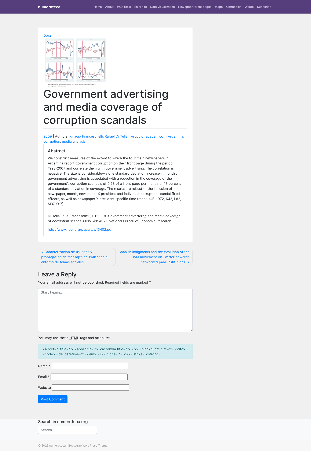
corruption (51, 141)
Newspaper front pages (195, 6)
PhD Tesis (124, 6)
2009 (47, 136)
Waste (249, 6)
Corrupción (233, 6)
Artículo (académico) (148, 136)
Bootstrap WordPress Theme (87, 445)
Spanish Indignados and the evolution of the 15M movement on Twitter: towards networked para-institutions (154, 257)
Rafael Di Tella (116, 136)
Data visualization (162, 6)
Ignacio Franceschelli (86, 136)
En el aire (140, 6)
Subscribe (264, 6)
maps (219, 6)
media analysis (73, 141)
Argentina (175, 136)
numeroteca (49, 7)
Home (98, 6)
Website (44, 387)
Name (44, 366)
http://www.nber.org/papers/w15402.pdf (80, 229)
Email (44, 377)
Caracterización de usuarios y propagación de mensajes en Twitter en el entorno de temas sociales (74, 257)
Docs (47, 35)
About (109, 6)
